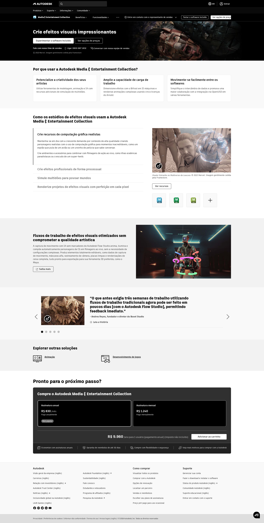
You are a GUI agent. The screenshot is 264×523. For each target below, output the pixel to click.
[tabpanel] (191, 170)
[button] (148, 17)
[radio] (84, 413)
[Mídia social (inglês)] (42, 508)
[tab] (88, 146)
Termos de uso (92, 518)
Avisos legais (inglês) (108, 518)
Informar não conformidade (75, 518)
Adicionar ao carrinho (209, 436)
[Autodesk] (42, 4)
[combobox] (83, 4)
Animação (50, 357)
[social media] (42, 508)
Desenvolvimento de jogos (127, 357)
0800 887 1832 (79, 48)
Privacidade (37, 518)
